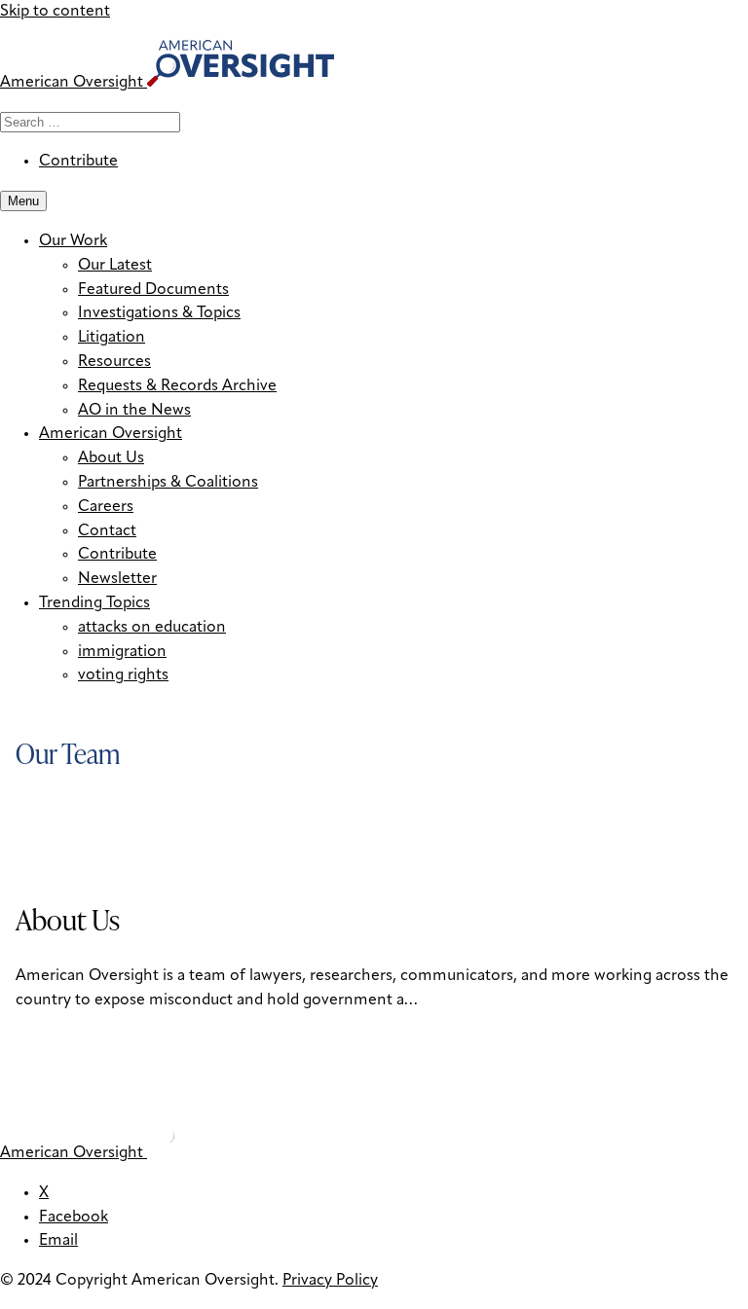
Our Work (73, 241)
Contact (107, 531)
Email (58, 1241)
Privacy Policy (330, 1281)
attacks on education (152, 628)
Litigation (111, 337)
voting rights (123, 675)
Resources (114, 362)
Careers (105, 507)
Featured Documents (153, 290)
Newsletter (117, 579)
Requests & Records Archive (177, 386)
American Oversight (110, 434)
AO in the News (134, 410)
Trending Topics (94, 603)
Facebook (73, 1217)
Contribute (78, 161)
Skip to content (55, 11)
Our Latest (115, 265)
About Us (111, 458)
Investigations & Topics (159, 313)
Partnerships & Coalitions (168, 483)
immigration (122, 652)
